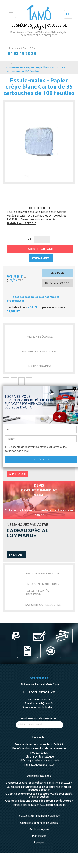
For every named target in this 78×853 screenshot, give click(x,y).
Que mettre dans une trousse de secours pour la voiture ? (39, 800)
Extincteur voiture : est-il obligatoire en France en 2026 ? (39, 782)
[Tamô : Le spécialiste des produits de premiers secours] (39, 12)
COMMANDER (41, 258)
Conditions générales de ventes (39, 822)
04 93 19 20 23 (22, 53)
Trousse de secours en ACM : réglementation (39, 804)
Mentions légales (39, 829)
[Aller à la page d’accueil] (7, 63)
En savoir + (16, 554)
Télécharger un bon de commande (39, 760)
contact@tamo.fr (43, 703)
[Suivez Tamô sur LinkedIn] (55, 707)
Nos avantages (39, 752)
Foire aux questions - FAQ (39, 764)
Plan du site (39, 835)
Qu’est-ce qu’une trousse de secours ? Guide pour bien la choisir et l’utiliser (39, 795)
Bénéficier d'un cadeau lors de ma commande (39, 748)
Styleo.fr (55, 815)
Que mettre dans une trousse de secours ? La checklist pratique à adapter (39, 788)
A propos (39, 842)
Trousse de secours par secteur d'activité (39, 744)
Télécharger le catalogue (39, 756)
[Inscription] (56, 724)
